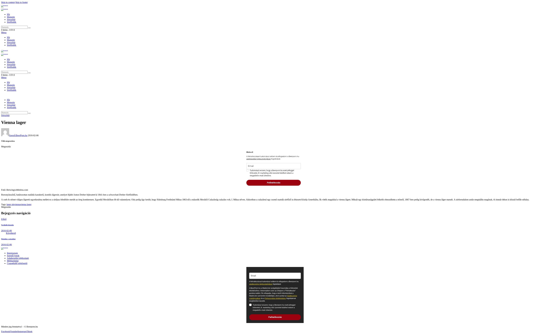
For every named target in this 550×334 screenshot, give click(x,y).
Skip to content (8, 2)
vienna (17, 204)
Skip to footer (21, 2)
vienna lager (25, 204)
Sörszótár (5, 115)
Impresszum (12, 253)
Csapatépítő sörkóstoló (17, 263)
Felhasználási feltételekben (275, 298)
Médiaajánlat (12, 261)
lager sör (10, 204)
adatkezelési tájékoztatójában (258, 159)
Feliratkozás (273, 182)
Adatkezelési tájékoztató (18, 258)
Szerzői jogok (13, 255)
